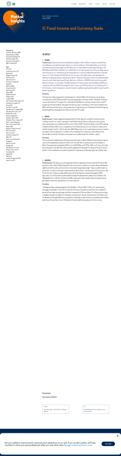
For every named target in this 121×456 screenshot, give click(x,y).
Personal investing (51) (12, 61)
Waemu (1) (9, 156)
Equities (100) (10, 86)
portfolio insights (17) (12, 135)
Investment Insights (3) (13, 103)
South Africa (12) (10, 143)
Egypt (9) (8, 84)
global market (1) (11, 94)
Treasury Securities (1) (12, 150)
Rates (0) (8, 137)
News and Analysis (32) (13, 124)
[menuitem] (73, 3)
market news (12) (11, 113)
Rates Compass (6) (11, 63)
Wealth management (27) (13, 158)
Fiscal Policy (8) (10, 88)
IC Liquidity (73, 3)
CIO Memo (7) (10, 77)
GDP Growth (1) (10, 90)
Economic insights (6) (12, 82)
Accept (108, 444)
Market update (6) (11, 116)
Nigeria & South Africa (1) (13, 128)
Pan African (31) (10, 130)
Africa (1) (9, 69)
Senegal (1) (9, 141)
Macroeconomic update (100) (14, 109)
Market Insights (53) (12, 59)
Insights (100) (10, 99)
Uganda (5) (9, 154)
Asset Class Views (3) (12, 71)
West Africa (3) (10, 160)
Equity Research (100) (12, 55)
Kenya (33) (9, 105)
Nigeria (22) (9, 126)
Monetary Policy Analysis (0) (14, 120)
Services (97, 3)
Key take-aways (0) (12, 107)
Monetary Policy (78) (12, 118)
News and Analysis (47, 16)
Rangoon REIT (82, 3)
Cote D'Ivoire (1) (10, 80)
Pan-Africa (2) (10, 133)
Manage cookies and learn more (78, 445)
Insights (91, 3)
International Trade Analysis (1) (15, 101)
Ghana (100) (9, 92)
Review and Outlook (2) (13, 139)
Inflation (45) (10, 97)
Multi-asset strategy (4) (13, 122)
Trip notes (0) (10, 152)
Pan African (55, 16)
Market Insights (18, 18)
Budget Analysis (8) (11, 75)
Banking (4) (9, 73)
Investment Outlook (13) (13, 57)
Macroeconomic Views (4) (13, 111)
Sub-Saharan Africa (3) (12, 147)
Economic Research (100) (13, 52)
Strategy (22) (9, 145)
